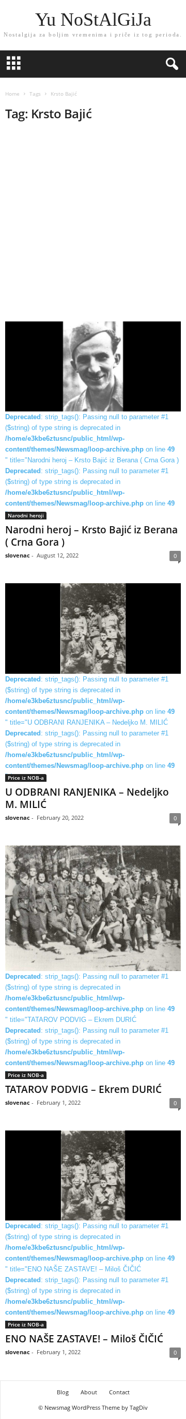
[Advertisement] (93, 224)
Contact (119, 1392)
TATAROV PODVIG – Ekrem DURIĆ (83, 1089)
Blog (63, 1392)
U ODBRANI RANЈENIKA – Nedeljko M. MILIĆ (87, 798)
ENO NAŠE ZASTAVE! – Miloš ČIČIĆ (84, 1338)
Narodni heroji (26, 515)
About (89, 1392)
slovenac (17, 555)
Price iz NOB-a (26, 777)
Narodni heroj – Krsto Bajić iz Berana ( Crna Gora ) (91, 536)
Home (12, 93)
